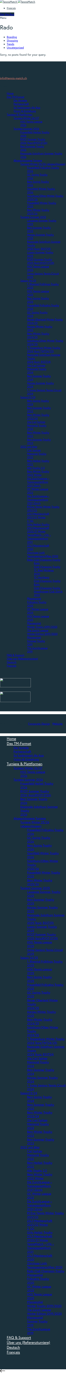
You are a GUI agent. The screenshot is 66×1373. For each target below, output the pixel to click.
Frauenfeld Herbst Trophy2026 (36, 785)
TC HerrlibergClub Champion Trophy (47, 579)
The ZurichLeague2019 (38, 1331)
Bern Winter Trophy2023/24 (39, 1114)
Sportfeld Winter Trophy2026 (43, 855)
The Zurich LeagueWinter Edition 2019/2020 (42, 632)
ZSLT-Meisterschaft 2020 (39, 1257)
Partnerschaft (21, 104)
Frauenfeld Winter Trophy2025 (43, 874)
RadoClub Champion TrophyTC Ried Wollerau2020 (47, 568)
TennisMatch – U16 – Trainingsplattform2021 (39, 538)
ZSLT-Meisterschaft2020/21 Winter (38, 529)
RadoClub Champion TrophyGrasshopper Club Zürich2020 (48, 590)
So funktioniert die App (27, 107)
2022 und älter (28, 446)
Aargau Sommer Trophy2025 (42, 909)
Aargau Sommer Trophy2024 (42, 1079)
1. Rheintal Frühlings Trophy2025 (45, 963)
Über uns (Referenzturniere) (22, 658)
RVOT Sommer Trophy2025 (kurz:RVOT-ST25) (40, 261)
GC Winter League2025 (39, 1288)
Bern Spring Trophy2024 (39, 1099)
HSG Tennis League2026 (32, 774)
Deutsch (11, 662)
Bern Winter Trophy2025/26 (39, 882)
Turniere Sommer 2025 (33, 217)
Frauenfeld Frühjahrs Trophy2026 (45, 832)
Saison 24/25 (28, 280)
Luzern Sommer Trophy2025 (42, 929)
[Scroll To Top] (33, 1371)
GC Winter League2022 (39, 1196)
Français (11, 8)
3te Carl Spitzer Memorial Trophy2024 (36, 369)
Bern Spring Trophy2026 (39, 847)
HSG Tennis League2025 (39, 944)
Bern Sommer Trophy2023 (40, 1107)
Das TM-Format (15, 97)
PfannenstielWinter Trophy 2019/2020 (42, 625)
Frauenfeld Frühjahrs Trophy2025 (45, 987)
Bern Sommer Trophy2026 (33, 801)
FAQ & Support (15, 655)
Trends (10, 44)
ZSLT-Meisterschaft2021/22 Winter (38, 515)
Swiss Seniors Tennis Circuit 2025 (45, 952)
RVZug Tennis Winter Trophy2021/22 (45, 1215)
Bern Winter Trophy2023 (39, 1134)
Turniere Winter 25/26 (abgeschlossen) (42, 164)
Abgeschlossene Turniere (28, 160)
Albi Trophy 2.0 (36, 468)
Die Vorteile (20, 100)
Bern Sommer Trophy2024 (40, 1072)
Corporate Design (39, 724)
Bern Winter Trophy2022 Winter (38, 473)
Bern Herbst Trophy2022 (39, 1165)
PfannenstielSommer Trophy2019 (36, 641)
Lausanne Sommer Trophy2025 (43, 894)
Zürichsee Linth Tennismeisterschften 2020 (42, 554)
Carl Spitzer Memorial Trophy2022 (36, 453)
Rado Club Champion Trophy (43, 559)
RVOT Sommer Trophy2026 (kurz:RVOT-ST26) (33, 141)
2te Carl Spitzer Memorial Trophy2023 (36, 425)
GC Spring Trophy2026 (38, 840)
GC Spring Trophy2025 (38, 994)
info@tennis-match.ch (13, 78)
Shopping (12, 40)
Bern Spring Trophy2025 (39, 979)
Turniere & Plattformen (19, 114)
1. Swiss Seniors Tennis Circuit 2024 (46, 1087)
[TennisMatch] (17, 2)
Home (10, 93)
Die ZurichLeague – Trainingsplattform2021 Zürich (38, 482)
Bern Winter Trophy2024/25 (39, 1021)
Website (57, 724)
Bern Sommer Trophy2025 (40, 901)
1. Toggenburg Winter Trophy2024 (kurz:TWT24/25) (43, 349)
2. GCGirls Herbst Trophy (38, 522)
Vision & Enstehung (25, 111)
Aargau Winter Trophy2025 (41, 1014)
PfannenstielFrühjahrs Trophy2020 (36, 602)
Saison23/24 (27, 397)
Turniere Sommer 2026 (26, 128)
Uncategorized (15, 47)
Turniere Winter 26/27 (26, 118)
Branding (12, 37)
